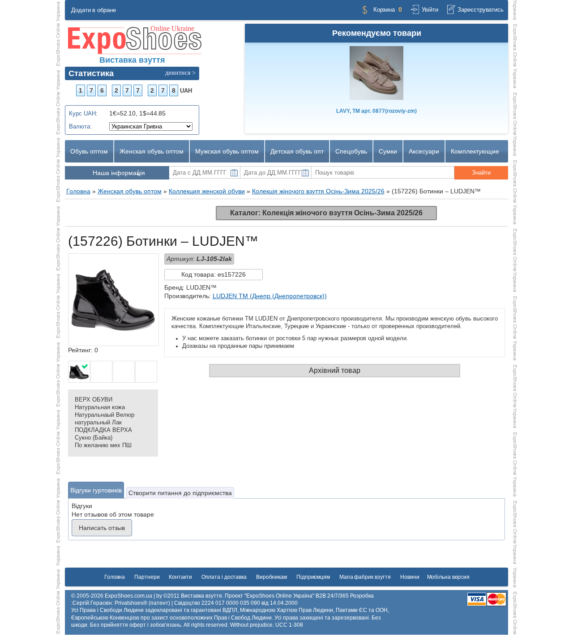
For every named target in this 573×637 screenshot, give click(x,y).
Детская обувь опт (297, 151)
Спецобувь (351, 151)
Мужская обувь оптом (227, 151)
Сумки (388, 151)
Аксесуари (424, 151)
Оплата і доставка (224, 577)
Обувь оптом (89, 151)
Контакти (180, 577)
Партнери (146, 577)
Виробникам (271, 577)
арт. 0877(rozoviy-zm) (376, 111)
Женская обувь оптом (152, 151)
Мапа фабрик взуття (365, 577)
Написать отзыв (102, 527)
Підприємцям (313, 577)
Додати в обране (93, 10)
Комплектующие (475, 151)
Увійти (430, 9)
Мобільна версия (448, 577)
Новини (409, 577)
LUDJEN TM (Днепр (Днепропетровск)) (270, 295)
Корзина (384, 9)
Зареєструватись (481, 9)
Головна (114, 577)
